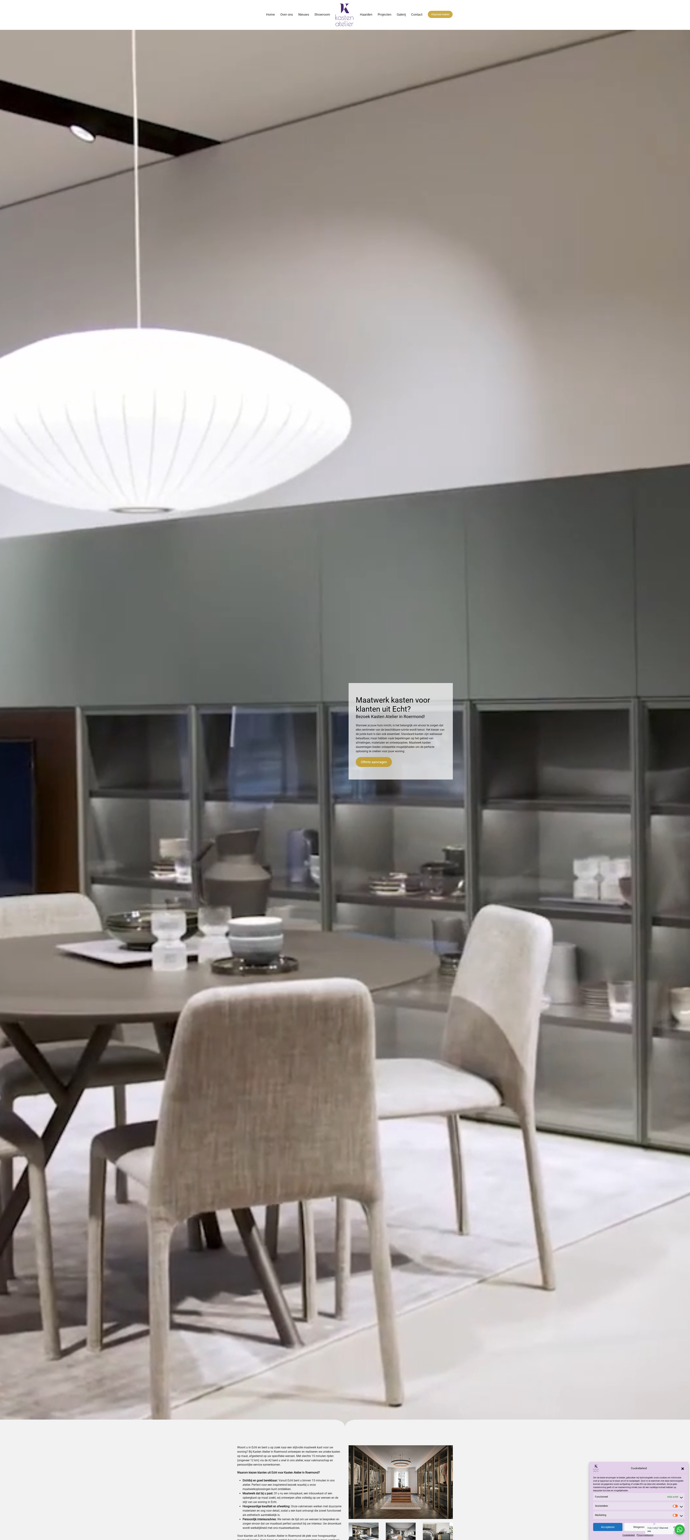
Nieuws (303, 14)
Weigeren (638, 1526)
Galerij (401, 14)
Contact (416, 14)
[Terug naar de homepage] (345, 15)
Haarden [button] (366, 14)
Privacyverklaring (645, 1535)
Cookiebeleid (628, 1535)
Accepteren (608, 1526)
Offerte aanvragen (374, 762)
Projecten (384, 14)
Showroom (322, 14)
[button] (682, 1468)
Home (270, 14)
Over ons (286, 14)
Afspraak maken (440, 14)
